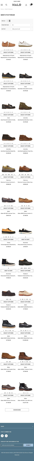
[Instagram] (6, 435)
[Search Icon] (6, 5)
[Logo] (17, 5)
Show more (17, 410)
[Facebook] (2, 435)
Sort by (3, 29)
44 (11, 174)
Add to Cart (25, 239)
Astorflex (25, 118)
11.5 (28, 205)
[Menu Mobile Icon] (2, 5)
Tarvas (8, 242)
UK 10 (29, 268)
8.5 (5, 205)
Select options (8, 52)
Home (2, 9)
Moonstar (25, 242)
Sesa (25, 86)
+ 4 (30, 299)
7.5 (6, 330)
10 (8, 50)
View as (3, 21)
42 (19, 174)
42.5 (3, 174)
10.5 (12, 205)
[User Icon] (26, 5)
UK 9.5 (25, 268)
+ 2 (29, 50)
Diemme (8, 180)
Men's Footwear (8, 9)
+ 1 (12, 50)
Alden (8, 211)
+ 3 (13, 330)
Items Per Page (5, 25)
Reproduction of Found (8, 55)
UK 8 (22, 268)
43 (6, 174)
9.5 (22, 205)
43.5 (9, 174)
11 (26, 205)
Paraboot (25, 273)
